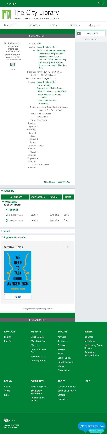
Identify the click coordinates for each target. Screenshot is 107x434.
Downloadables (65, 362)
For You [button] (73, 25)
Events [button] (53, 25)
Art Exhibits (90, 341)
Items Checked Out (38, 351)
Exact (60, 353)
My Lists (35, 345)
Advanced (62, 341)
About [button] (61, 381)
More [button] (92, 25)
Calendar (88, 337)
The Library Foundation (36, 392)
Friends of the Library (38, 399)
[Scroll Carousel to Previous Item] (61, 247)
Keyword (62, 337)
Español (8, 341)
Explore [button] (33, 25)
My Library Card (38, 341)
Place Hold (92, 33)
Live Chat (92, 428)
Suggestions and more (14, 237)
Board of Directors (67, 390)
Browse (61, 345)
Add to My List (90, 39)
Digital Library (64, 358)
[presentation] (17, 272)
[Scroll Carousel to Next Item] (68, 247)
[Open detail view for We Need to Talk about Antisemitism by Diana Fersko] (17, 272)
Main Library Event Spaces (93, 346)
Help (87, 381)
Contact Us (63, 399)
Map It (6, 231)
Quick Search (37, 337)
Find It (18, 297)
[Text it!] (7, 215)
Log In (102, 3)
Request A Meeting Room (91, 353)
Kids (6, 395)
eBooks (61, 366)
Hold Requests (38, 356)
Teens (7, 390)
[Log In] (98, 3)
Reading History (39, 360)
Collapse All (64, 182)
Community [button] (37, 381)
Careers (61, 395)
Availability (8, 191)
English (7, 337)
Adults (7, 386)
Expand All (49, 182)
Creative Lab (64, 370)
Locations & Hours (67, 386)
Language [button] (9, 331)
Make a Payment (39, 386)
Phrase (61, 349)
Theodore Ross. (52, 59)
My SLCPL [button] (11, 25)
